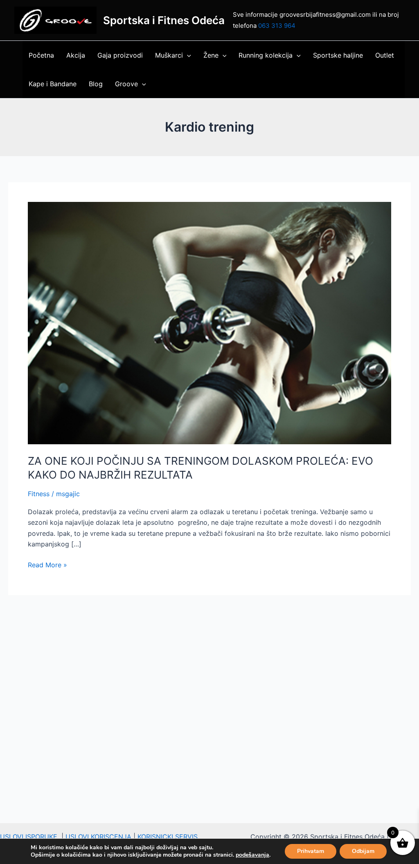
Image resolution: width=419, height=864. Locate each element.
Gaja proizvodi (120, 55)
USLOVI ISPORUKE (30, 837)
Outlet (384, 55)
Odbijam (363, 851)
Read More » (47, 564)
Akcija (75, 55)
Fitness (39, 494)
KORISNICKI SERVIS (167, 837)
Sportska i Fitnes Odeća (164, 20)
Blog (96, 84)
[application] (187, 55)
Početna (41, 55)
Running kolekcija (266, 55)
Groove (126, 84)
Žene (211, 55)
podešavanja (252, 855)
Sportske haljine (338, 55)
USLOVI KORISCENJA (98, 837)
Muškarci (169, 55)
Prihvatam (310, 851)
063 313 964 (276, 25)
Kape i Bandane (53, 84)
